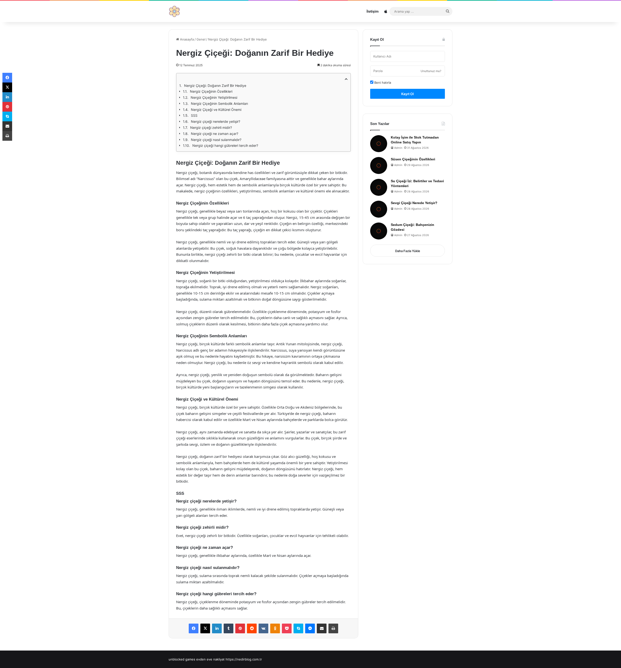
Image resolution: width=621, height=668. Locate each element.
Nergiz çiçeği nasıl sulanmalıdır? (216, 140)
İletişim (373, 11)
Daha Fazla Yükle (407, 251)
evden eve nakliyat (210, 659)
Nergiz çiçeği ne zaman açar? (214, 134)
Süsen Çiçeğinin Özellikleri (413, 159)
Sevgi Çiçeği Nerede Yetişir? (414, 203)
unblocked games (182, 659)
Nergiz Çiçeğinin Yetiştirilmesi (214, 97)
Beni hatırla (382, 82)
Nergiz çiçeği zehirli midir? (211, 127)
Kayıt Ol (407, 94)
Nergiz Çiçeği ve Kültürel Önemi (216, 109)
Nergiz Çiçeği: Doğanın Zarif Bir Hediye (215, 85)
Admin (398, 147)
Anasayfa (186, 39)
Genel (200, 39)
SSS (194, 115)
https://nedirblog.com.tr (244, 659)
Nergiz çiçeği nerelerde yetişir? (215, 121)
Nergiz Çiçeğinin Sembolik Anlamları (219, 103)
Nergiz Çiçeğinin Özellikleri (211, 91)
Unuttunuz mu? (431, 71)
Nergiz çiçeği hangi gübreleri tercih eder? (225, 145)
